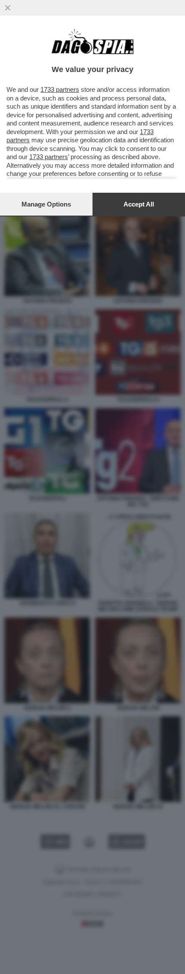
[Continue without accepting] (7, 8)
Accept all (138, 204)
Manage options (46, 204)
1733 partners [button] (59, 89)
